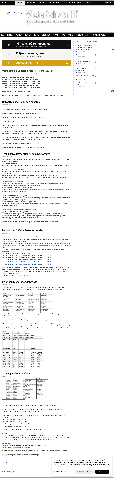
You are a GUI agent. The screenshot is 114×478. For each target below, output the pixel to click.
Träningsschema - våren (16, 373)
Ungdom (19, 3)
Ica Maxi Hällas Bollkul (35, 3)
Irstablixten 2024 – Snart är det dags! (23, 230)
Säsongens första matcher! (83, 61)
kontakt (61, 95)
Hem (4, 3)
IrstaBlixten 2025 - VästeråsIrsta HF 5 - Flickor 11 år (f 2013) (31, 264)
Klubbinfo (88, 3)
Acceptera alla (102, 471)
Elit (11, 3)
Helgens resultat (79, 55)
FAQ (29, 91)
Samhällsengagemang (73, 3)
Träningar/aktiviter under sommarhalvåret (26, 154)
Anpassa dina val (60, 471)
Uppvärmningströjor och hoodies (21, 102)
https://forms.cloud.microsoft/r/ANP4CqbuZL (29, 147)
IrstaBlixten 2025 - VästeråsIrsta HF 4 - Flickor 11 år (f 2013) (31, 262)
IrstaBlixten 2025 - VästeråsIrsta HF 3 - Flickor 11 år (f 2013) (31, 260)
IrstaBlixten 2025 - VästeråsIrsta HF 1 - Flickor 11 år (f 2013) (31, 255)
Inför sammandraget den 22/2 (19, 282)
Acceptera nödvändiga (85, 471)
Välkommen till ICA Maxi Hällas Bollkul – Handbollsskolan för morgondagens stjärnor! (84, 47)
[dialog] (82, 466)
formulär (54, 328)
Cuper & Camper (54, 3)
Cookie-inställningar (8, 472)
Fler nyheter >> (6, 463)
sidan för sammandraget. (40, 289)
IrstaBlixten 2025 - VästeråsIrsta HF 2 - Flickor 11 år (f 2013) (31, 257)
